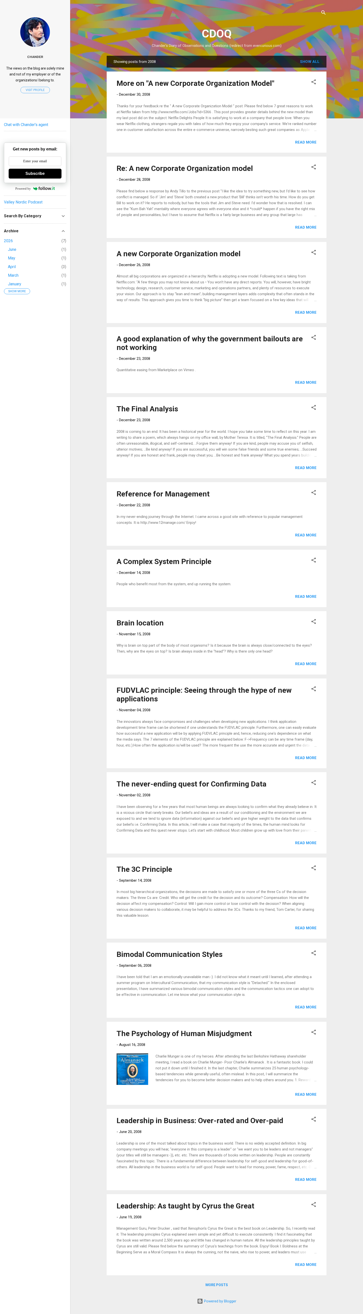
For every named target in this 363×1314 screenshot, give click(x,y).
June (12, 249)
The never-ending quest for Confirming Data (191, 784)
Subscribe (35, 173)
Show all (310, 61)
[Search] (323, 13)
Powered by (23, 188)
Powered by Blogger (219, 1301)
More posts (216, 1285)
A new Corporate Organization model (179, 253)
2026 (8, 240)
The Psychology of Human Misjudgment (184, 1033)
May (11, 258)
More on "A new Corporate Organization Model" (195, 83)
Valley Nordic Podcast (23, 202)
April (12, 266)
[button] (314, 83)
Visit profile (35, 90)
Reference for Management (163, 494)
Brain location (140, 623)
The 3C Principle (144, 869)
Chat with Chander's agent (26, 124)
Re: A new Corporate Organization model (185, 168)
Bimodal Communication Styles (169, 954)
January (14, 284)
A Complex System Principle (164, 561)
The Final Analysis (147, 408)
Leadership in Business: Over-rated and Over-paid (200, 1120)
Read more (306, 142)
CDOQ (217, 33)
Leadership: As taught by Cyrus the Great (185, 1206)
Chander (35, 57)
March (13, 275)
